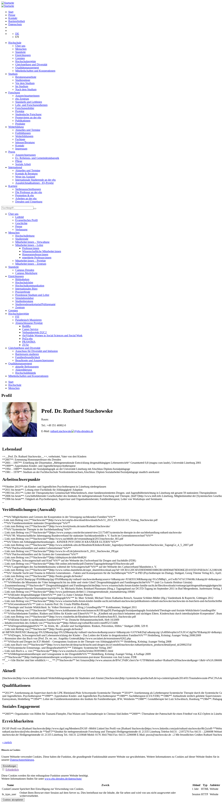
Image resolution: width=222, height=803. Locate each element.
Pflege (18, 161)
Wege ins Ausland (25, 176)
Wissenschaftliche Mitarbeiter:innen (41, 251)
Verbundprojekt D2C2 (34, 332)
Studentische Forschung (28, 114)
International (15, 167)
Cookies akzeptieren (13, 799)
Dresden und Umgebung (28, 201)
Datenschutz (15, 24)
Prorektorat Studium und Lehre (32, 294)
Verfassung (21, 229)
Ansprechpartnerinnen (27, 95)
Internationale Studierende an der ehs (35, 179)
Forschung (14, 92)
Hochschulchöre (24, 282)
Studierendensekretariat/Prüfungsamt (35, 304)
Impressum (21, 148)
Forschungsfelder (24, 108)
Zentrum (20, 307)
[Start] (7, 2)
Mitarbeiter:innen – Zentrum (30, 263)
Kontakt (12, 18)
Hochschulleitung (25, 235)
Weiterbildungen (24, 136)
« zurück (7, 742)
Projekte (19, 111)
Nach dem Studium (25, 89)
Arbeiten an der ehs (26, 198)
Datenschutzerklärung (22, 759)
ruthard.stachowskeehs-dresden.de (71, 431)
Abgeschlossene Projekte (29, 323)
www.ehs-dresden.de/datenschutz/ (63, 778)
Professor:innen (30, 248)
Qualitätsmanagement (27, 67)
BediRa (26, 326)
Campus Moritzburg (26, 273)
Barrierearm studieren (27, 354)
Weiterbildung (16, 126)
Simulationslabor (24, 298)
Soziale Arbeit (23, 164)
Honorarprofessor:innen (35, 254)
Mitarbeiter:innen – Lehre (29, 245)
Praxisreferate (22, 291)
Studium (13, 73)
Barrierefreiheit (16, 21)
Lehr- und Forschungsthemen (31, 105)
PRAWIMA (29, 341)
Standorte (20, 52)
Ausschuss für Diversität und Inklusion (36, 351)
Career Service (30, 329)
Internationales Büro (26, 288)
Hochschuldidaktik (25, 372)
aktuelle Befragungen (27, 366)
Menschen (21, 48)
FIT (17, 316)
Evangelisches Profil (26, 220)
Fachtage (20, 139)
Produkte (20, 123)
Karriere (12, 186)
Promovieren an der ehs (28, 117)
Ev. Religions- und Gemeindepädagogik (37, 158)
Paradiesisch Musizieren (28, 319)
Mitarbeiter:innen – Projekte (30, 260)
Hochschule (14, 42)
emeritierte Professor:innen (36, 257)
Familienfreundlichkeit (27, 357)
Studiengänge (22, 80)
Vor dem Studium (25, 83)
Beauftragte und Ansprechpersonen (34, 360)
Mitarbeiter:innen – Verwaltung (32, 241)
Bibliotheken (22, 279)
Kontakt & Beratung (26, 173)
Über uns (20, 45)
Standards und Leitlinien (28, 101)
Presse (11, 15)
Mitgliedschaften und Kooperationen (35, 70)
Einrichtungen (23, 55)
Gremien (20, 58)
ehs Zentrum (22, 98)
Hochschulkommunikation (29, 285)
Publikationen (22, 120)
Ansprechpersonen (25, 154)
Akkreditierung (23, 369)
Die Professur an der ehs (28, 192)
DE (17, 33)
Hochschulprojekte (25, 61)
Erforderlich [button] (12, 769)
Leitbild (19, 217)
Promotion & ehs (24, 195)
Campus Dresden (24, 270)
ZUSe (25, 344)
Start (10, 11)
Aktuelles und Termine (27, 129)
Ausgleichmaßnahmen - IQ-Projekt (34, 182)
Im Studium (21, 86)
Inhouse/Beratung (25, 142)
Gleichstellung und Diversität (31, 64)
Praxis (11, 151)
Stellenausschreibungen (28, 189)
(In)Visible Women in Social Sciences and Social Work (52, 335)
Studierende (21, 238)
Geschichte (21, 223)
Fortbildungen (23, 133)
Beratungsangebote (25, 76)
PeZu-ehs (27, 338)
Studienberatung (24, 301)
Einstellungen (9, 766)
